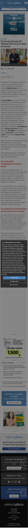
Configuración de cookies (14, 272)
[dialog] (14, 264)
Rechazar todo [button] (14, 281)
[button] (14, 285)
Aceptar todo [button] (14, 277)
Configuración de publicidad (19, 269)
